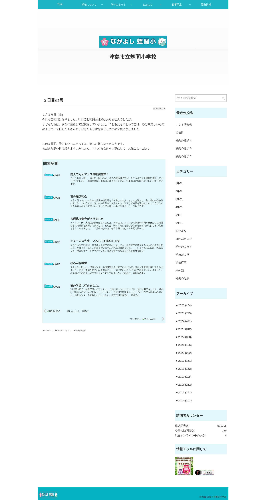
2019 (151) (183, 360)
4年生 (179, 207)
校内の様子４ (183, 140)
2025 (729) (183, 313)
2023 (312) (183, 329)
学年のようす (183, 246)
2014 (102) (183, 400)
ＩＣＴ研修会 (183, 124)
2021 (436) (183, 344)
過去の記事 (182, 278)
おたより (181, 230)
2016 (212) (183, 384)
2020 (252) (183, 352)
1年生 (179, 183)
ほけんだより (183, 238)
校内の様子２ (183, 156)
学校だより (182, 254)
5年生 (179, 214)
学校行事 (181, 262)
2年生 (179, 191)
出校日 (179, 132)
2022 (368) (183, 337)
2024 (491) (183, 321)
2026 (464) (183, 305)
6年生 (179, 222)
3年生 (179, 199)
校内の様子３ (183, 148)
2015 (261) (183, 392)
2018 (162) (183, 368)
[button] (223, 98)
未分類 (179, 270)
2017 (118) (183, 376)
